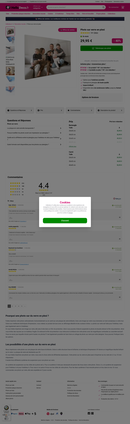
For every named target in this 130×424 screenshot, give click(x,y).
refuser (71, 213)
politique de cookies (53, 211)
